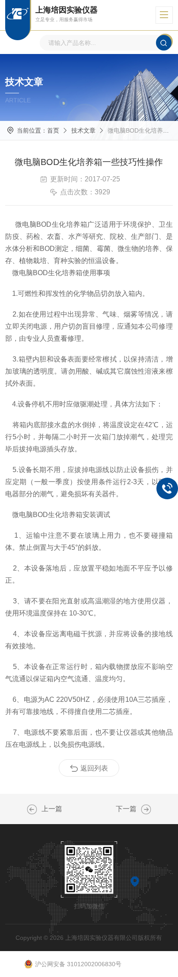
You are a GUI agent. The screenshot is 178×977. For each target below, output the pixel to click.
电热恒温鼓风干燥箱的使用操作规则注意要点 (146, 809)
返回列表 (94, 768)
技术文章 (83, 130)
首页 (53, 130)
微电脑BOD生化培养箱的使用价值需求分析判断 (32, 809)
